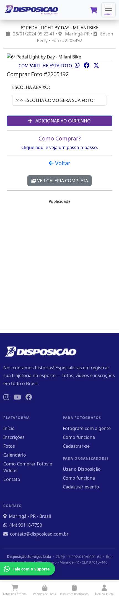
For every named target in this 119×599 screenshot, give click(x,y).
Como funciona (79, 437)
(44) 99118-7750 (25, 525)
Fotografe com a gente (87, 428)
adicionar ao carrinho (62, 121)
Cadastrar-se (76, 446)
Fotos (9, 446)
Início (9, 428)
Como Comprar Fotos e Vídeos (27, 467)
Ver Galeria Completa (62, 181)
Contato (11, 479)
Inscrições (14, 437)
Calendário (14, 455)
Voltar (62, 163)
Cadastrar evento (81, 487)
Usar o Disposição (82, 469)
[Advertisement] (59, 264)
